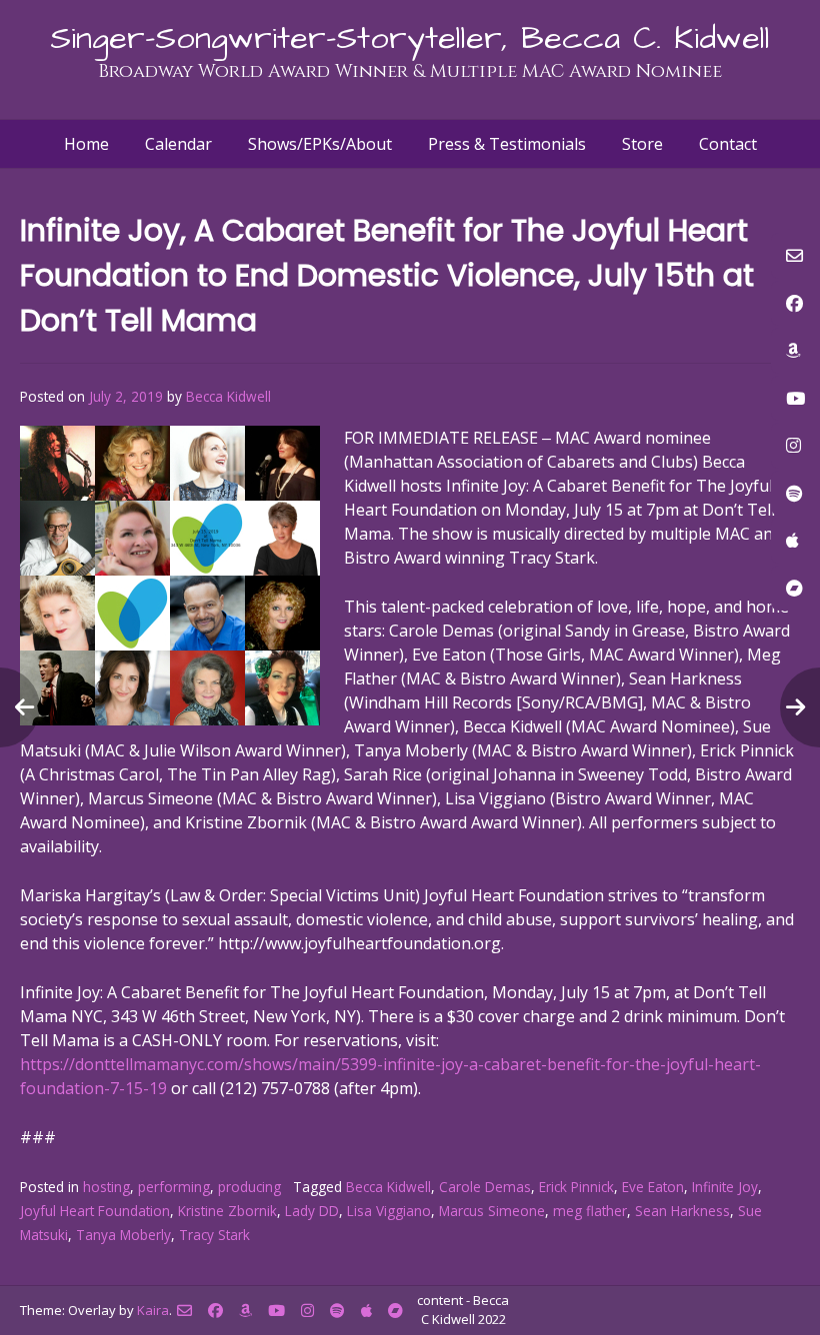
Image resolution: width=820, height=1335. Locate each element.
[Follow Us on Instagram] (307, 1310)
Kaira (153, 1310)
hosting (106, 1186)
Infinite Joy (725, 1186)
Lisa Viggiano (389, 1210)
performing (174, 1186)
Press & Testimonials (507, 144)
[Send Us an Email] (184, 1310)
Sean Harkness (682, 1210)
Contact (728, 144)
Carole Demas (485, 1186)
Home (86, 144)
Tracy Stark (214, 1234)
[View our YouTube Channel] (276, 1310)
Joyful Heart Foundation (95, 1210)
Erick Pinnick (576, 1186)
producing (249, 1186)
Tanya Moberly (123, 1234)
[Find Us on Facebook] (215, 1310)
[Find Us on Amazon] (245, 1310)
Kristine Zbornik (227, 1210)
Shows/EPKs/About (320, 144)
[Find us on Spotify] (337, 1310)
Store (642, 144)
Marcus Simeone (492, 1210)
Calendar (178, 144)
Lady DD (312, 1210)
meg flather (590, 1210)
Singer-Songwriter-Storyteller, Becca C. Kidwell (410, 38)
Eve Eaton (653, 1186)
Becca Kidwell (228, 396)
